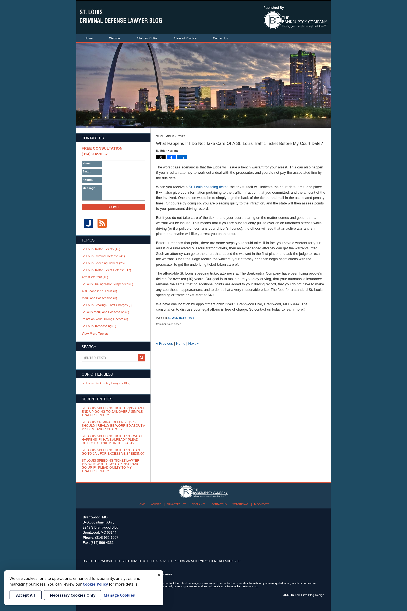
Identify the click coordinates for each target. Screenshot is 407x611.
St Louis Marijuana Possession (105, 312)
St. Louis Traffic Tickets (181, 317)
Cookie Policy (95, 584)
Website (114, 38)
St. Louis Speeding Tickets (103, 263)
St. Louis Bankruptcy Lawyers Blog (106, 383)
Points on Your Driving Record (105, 319)
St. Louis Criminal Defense (103, 256)
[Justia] (88, 223)
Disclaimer (199, 504)
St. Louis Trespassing (99, 326)
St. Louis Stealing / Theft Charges (107, 305)
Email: (86, 171)
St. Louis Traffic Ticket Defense (106, 270)
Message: (89, 188)
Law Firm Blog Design (303, 595)
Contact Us (220, 38)
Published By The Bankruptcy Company (296, 17)
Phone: (87, 179)
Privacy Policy (176, 504)
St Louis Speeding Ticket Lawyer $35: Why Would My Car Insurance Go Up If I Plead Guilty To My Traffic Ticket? (112, 466)
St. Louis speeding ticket (208, 187)
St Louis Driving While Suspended (107, 284)
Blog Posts (261, 504)
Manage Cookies (119, 595)
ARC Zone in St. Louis (99, 291)
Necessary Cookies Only (72, 595)
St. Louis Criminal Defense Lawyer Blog (120, 16)
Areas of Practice (185, 38)
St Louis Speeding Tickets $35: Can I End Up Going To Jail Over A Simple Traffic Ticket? (113, 412)
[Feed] (102, 223)
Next (193, 344)
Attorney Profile (147, 38)
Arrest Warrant (95, 277)
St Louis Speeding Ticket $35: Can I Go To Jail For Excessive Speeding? (113, 452)
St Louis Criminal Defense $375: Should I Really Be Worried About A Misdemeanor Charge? (113, 426)
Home (89, 38)
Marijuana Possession (99, 298)
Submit (113, 207)
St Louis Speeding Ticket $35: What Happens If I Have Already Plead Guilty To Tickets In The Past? (112, 440)
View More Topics (95, 333)
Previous (164, 344)
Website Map (240, 504)
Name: (87, 163)
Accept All (25, 595)
